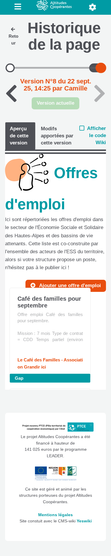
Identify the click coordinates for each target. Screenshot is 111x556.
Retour (13, 39)
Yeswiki (84, 521)
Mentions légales (55, 515)
